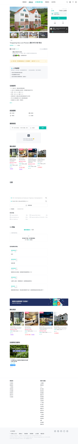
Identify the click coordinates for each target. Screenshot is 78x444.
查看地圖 (30, 205)
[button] (29, 61)
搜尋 (43, 127)
